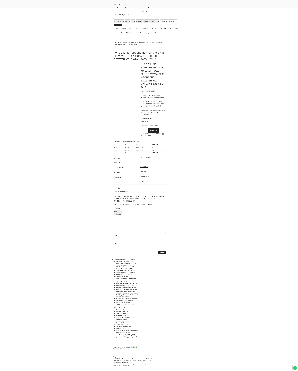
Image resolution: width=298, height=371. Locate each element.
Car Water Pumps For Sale (123, 312)
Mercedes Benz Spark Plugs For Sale (126, 317)
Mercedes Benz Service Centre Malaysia (127, 298)
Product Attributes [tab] (127, 141)
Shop (126, 8)
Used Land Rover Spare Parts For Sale (126, 289)
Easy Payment (137, 8)
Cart (117, 15)
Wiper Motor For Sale (122, 315)
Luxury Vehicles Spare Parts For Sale (124, 259)
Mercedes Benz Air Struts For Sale (125, 334)
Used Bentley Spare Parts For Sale (125, 291)
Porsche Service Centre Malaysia (125, 304)
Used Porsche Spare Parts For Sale (125, 285)
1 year (142, 181)
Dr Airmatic (118, 8)
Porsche (154, 28)
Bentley (123, 28)
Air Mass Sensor (145, 176)
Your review (118, 214)
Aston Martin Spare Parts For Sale (125, 272)
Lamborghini (147, 33)
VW (170, 28)
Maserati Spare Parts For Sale (124, 269)
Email (116, 244)
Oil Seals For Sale (121, 323)
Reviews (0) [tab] (136, 141)
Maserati (138, 33)
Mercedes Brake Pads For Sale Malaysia (127, 330)
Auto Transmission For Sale (123, 326)
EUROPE (143, 171)
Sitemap (148, 364)
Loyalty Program (148, 8)
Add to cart (153, 130)
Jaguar (137, 28)
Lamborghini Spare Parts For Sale (125, 270)
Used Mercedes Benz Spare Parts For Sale (128, 284)
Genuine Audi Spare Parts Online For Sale (127, 263)
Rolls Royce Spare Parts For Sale (125, 267)
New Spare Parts (121, 42)
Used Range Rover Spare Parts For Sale (127, 295)
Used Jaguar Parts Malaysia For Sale (126, 287)
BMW (130, 28)
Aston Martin (118, 33)
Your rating (117, 208)
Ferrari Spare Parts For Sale (123, 265)
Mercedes (145, 28)
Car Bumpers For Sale (122, 310)
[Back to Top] (1, 370)
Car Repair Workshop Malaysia (122, 297)
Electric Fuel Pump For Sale (123, 325)
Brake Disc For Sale (121, 319)
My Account (125, 15)
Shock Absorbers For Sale (123, 332)
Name (116, 235)
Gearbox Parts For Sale (122, 321)
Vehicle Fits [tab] (117, 141)
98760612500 (144, 167)
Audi (116, 28)
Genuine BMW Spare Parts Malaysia (126, 278)
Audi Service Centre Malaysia (124, 302)
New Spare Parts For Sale (121, 276)
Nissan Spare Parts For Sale (124, 274)
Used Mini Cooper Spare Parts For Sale (127, 293)
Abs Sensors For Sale (122, 313)
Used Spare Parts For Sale (121, 282)
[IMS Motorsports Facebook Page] (128, 365)
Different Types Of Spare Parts (122, 308)
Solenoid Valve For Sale (122, 328)
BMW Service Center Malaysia (124, 300)
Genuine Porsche (145, 157)
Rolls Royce (129, 33)
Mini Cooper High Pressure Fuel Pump (126, 336)
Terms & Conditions (122, 365)
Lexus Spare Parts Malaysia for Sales (126, 261)
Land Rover (163, 28)
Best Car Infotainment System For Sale (126, 338)
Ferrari (176, 28)
